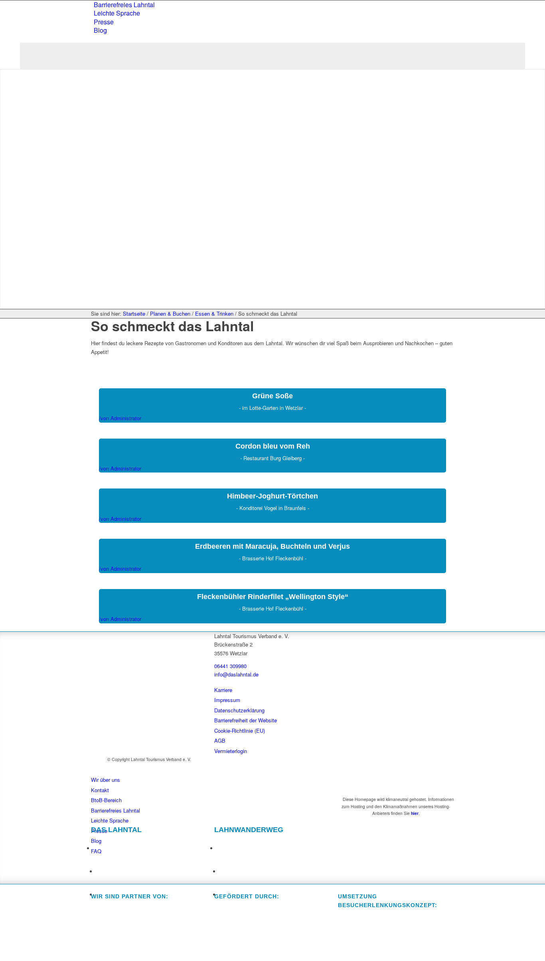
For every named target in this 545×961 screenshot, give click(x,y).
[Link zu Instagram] (101, 868)
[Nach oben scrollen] (4, 952)
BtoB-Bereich (106, 800)
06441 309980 (230, 666)
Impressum (227, 700)
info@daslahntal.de (236, 674)
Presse (104, 21)
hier (415, 813)
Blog (100, 30)
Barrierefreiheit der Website (245, 720)
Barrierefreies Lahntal (124, 4)
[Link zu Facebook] (98, 845)
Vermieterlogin (230, 751)
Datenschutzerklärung (239, 710)
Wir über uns (105, 779)
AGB (219, 740)
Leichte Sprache (117, 13)
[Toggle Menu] (272, 56)
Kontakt (100, 790)
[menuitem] (274, 4)
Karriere (223, 690)
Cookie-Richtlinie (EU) (239, 730)
